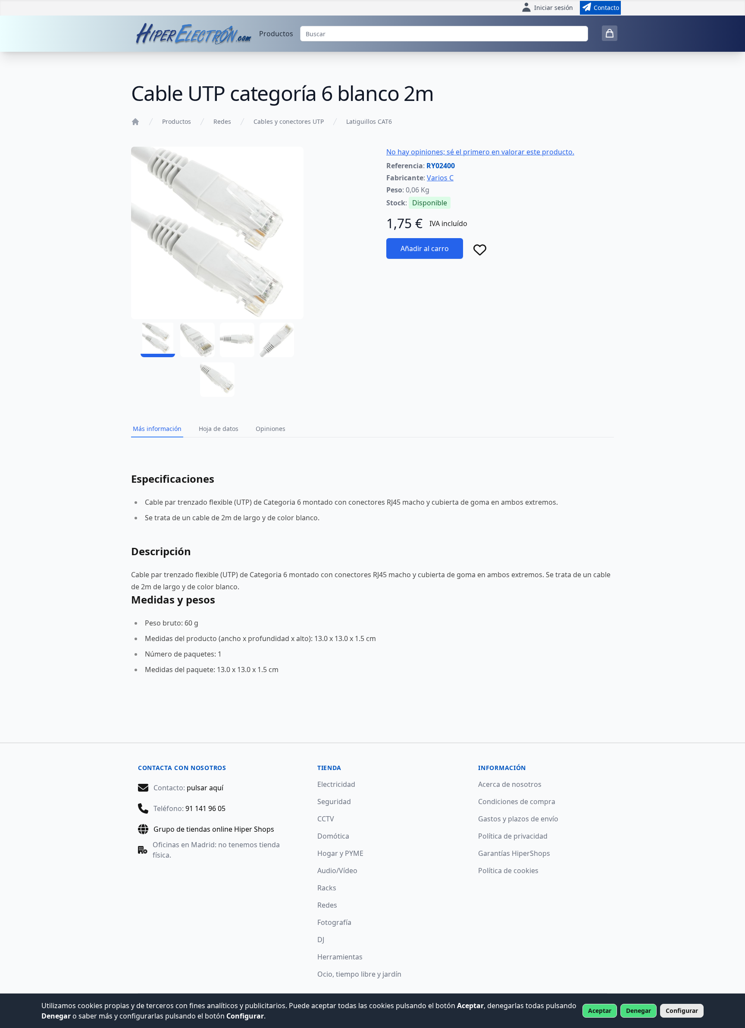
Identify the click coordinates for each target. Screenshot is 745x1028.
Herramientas (340, 957)
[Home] (135, 121)
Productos (276, 33)
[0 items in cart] (609, 33)
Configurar (682, 1010)
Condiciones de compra (516, 801)
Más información (157, 428)
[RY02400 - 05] (217, 379)
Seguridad (334, 801)
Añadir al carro (425, 248)
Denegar (638, 1010)
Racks (326, 888)
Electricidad (336, 784)
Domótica (333, 836)
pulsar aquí (205, 787)
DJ (320, 939)
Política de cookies (508, 870)
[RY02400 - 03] (237, 340)
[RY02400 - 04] (277, 340)
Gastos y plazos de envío (518, 819)
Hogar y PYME (340, 853)
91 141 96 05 (205, 808)
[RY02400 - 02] (197, 340)
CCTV (325, 819)
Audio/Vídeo (337, 870)
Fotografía (334, 922)
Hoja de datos (218, 428)
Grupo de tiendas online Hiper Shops (213, 829)
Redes (222, 121)
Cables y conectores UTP (289, 121)
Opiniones (270, 428)
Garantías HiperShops (514, 853)
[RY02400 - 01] (158, 340)
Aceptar (599, 1010)
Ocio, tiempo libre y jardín (359, 974)
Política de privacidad (513, 836)
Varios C (440, 177)
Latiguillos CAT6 (369, 121)
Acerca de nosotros (510, 784)
